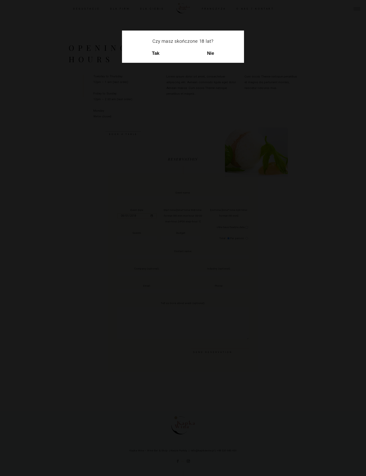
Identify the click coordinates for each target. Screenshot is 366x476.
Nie (210, 53)
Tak (155, 53)
